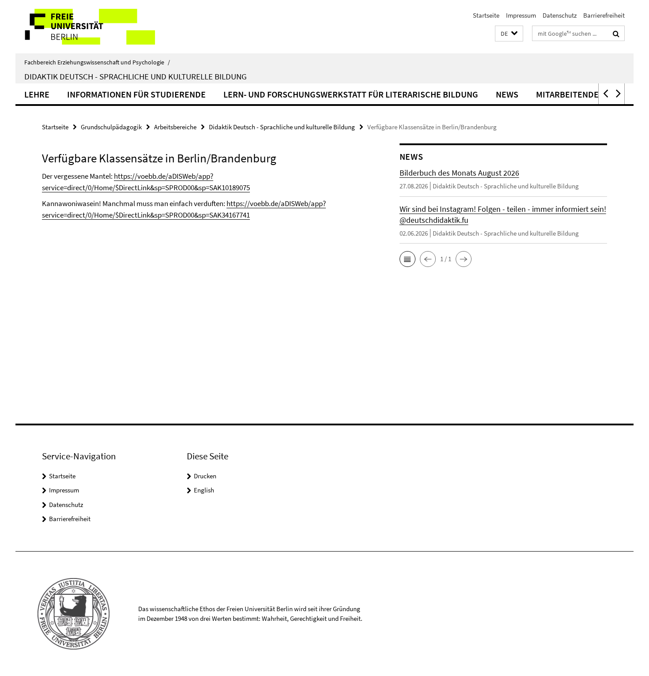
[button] (509, 34)
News (507, 94)
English (204, 490)
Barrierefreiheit (604, 15)
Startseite (486, 15)
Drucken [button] (205, 476)
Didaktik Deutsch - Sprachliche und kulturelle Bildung (135, 76)
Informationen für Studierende (136, 94)
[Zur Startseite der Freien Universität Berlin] (89, 27)
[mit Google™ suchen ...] (616, 33)
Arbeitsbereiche (175, 127)
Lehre (36, 94)
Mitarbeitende (567, 94)
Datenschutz (560, 15)
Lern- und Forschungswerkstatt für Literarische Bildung (350, 94)
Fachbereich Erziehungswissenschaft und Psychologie (97, 62)
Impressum (521, 15)
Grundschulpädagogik (111, 127)
